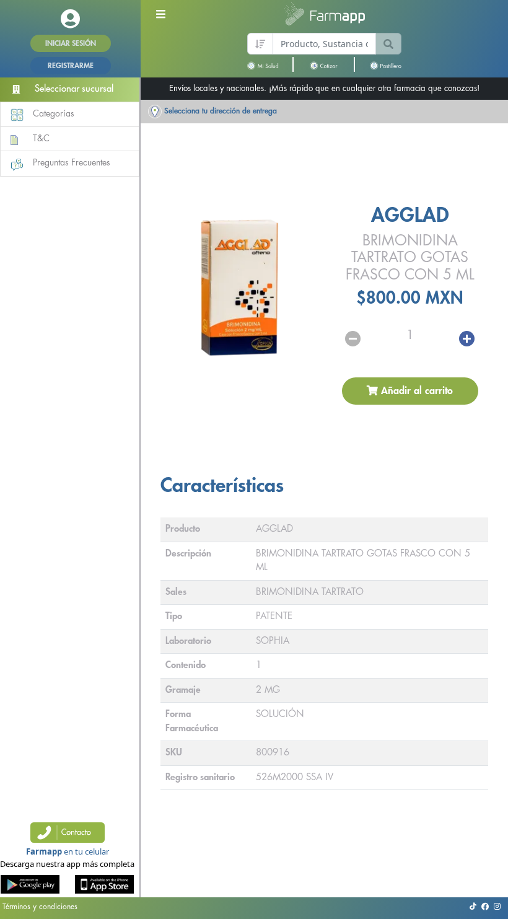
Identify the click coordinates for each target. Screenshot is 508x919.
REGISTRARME (71, 65)
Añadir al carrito (415, 391)
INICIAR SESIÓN (70, 43)
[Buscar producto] (388, 44)
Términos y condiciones (39, 906)
